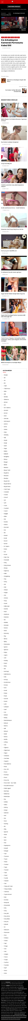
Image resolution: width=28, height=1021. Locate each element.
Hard (5, 611)
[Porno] (14, 2)
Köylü (5, 696)
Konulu (6, 685)
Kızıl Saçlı (6, 671)
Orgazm (6, 761)
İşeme (5, 647)
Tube (18, 37)
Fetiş (5, 562)
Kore (5, 687)
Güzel (5, 603)
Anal (9, 13)
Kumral (6, 698)
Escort (5, 541)
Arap (5, 432)
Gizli (5, 587)
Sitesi (5, 834)
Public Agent (7, 788)
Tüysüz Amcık (8, 894)
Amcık (5, 413)
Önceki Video (5, 76)
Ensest (6, 535)
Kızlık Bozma (7, 674)
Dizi (5, 519)
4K (4, 380)
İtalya (5, 652)
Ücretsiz (6, 900)
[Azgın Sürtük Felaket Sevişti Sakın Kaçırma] (14, 284)
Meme (6, 726)
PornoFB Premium (9, 785)
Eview (5, 549)
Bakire (5, 451)
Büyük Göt (7, 481)
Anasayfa (3, 13)
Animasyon (7, 421)
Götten (6, 598)
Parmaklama (7, 764)
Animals (6, 418)
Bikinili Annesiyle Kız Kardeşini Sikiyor (11, 362)
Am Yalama (7, 407)
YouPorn (6, 962)
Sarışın (5, 810)
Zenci (5, 970)
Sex (5, 818)
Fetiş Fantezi (7, 565)
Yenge (6, 946)
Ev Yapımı (6, 546)
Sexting (6, 823)
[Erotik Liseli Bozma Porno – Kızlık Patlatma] (14, 199)
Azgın (5, 448)
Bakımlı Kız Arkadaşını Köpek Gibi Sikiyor (16, 80)
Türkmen (6, 891)
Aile (5, 394)
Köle (5, 677)
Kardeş (6, 660)
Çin (5, 500)
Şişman (6, 832)
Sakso (5, 804)
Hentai (6, 628)
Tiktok (5, 862)
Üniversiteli (7, 905)
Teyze (5, 859)
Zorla (5, 973)
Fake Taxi (6, 557)
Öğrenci (6, 747)
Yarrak (5, 940)
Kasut (5, 663)
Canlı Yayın (7, 489)
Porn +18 (6, 769)
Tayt (5, 853)
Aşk (5, 437)
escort (12, 1017)
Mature (6, 723)
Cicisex (6, 494)
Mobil (5, 734)
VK (4, 927)
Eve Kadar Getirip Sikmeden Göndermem (13, 90)
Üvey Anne (7, 916)
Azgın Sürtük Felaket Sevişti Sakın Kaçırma (13, 294)
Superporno (7, 845)
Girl (5, 584)
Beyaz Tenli (7, 470)
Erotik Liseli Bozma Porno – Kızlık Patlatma (13, 208)
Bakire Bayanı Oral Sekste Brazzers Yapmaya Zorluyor (14, 119)
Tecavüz (6, 856)
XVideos (6, 938)
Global (5, 590)
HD (5, 620)
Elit (5, 532)
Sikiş (5, 829)
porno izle (16, 1014)
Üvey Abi (6, 913)
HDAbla (6, 622)
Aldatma (6, 399)
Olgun (5, 753)
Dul (5, 530)
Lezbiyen (6, 707)
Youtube (6, 965)
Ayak (5, 445)
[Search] (26, 2)
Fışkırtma (6, 571)
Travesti (6, 870)
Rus (5, 799)
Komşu (6, 679)
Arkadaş (6, 435)
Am (5, 405)
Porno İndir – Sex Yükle (10, 783)
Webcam (6, 929)
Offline (6, 742)
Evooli (5, 554)
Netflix (5, 739)
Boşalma (6, 473)
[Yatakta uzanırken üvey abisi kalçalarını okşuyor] (14, 176)
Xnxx (5, 935)
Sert (15, 37)
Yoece (6, 957)
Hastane (6, 617)
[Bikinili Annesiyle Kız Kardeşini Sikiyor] (14, 353)
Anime (6, 424)
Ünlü (5, 908)
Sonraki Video (23, 86)
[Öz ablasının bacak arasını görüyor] (14, 263)
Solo (5, 837)
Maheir (6, 715)
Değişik (6, 513)
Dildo (5, 516)
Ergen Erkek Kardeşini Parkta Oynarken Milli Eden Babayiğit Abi (13, 315)
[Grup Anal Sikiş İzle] (14, 154)
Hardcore (6, 614)
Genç (6, 37)
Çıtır (5, 503)
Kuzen (5, 701)
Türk (5, 883)
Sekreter (6, 813)
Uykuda (6, 924)
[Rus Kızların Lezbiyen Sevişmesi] (14, 133)
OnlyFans (6, 755)
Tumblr (6, 878)
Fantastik (6, 560)
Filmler (6, 568)
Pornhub (6, 775)
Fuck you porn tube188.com (9, 251)
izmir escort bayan (5, 1015)
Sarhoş (6, 807)
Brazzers (6, 475)
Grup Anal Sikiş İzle (6, 163)
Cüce (5, 505)
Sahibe (6, 802)
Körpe (5, 693)
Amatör (6, 410)
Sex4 (5, 821)
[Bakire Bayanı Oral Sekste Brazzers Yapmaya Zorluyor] (14, 110)
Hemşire (6, 625)
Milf (5, 728)
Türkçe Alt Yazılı (8, 886)
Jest (9, 37)
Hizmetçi (6, 633)
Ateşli (5, 443)
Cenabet (6, 492)
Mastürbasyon (8, 720)
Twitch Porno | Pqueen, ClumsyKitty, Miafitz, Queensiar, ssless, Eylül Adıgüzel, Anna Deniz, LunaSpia (13, 339)
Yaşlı (5, 943)
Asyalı (5, 440)
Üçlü (5, 897)
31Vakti (6, 375)
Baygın (6, 462)
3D (4, 378)
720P (5, 386)
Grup (5, 600)
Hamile (6, 609)
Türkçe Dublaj (7, 889)
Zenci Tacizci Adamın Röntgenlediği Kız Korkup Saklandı (14, 9)
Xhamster (6, 932)
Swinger (6, 851)
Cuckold (6, 508)
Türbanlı (6, 881)
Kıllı (5, 668)
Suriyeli (6, 848)
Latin (5, 704)
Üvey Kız (6, 921)
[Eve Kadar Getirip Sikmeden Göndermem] (24, 90)
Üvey (5, 910)
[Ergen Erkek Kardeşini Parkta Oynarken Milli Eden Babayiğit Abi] (14, 306)
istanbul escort (4, 1019)
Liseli (5, 709)
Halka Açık (6, 606)
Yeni (5, 949)
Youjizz (6, 959)
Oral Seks (6, 758)
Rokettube (7, 796)
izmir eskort (13, 1015)
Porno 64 (6, 780)
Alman (6, 402)
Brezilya (6, 478)
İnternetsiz (7, 644)
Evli (5, 552)
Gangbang (7, 576)
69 (4, 383)
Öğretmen (7, 750)
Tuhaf (5, 875)
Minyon (6, 731)
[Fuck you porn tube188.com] (14, 241)
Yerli (5, 951)
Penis (5, 766)
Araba (5, 429)
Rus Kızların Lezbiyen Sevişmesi (9, 142)
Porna (12, 37)
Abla (5, 391)
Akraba (6, 397)
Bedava (6, 467)
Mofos (5, 736)
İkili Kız (5, 639)
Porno (5, 777)
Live (5, 712)
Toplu (5, 867)
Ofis (5, 745)
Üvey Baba (7, 919)
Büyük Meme (7, 484)
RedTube (6, 791)
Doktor (6, 524)
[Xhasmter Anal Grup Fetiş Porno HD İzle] (14, 220)
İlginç (5, 641)
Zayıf (5, 968)
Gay (5, 579)
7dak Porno (7, 388)
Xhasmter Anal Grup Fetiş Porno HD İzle (12, 229)
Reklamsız (6, 794)
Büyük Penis (7, 486)
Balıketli (6, 454)
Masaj (5, 717)
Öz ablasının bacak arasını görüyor (11, 272)
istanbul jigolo (19, 1015)
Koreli (5, 690)
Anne (5, 426)
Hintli (5, 630)
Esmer (5, 543)
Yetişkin (6, 954)
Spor (5, 840)
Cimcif (6, 497)
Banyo (5, 459)
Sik (4, 826)
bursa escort (7, 1017)
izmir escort (22, 1014)
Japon (5, 655)
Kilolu (5, 666)
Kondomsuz (7, 682)
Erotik (5, 538)
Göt (5, 595)
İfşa (5, 636)
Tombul (6, 864)
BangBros (6, 456)
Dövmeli (6, 527)
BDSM (5, 465)
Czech (6, 511)
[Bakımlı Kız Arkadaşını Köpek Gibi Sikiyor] (3, 80)
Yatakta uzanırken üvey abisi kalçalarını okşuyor (12, 185)
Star (5, 842)
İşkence (6, 649)
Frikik (5, 573)
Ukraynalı (6, 902)
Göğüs (6, 592)
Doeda (6, 522)
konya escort (17, 1019)
